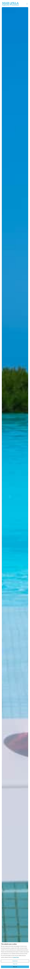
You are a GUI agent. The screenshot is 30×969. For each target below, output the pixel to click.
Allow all (15, 966)
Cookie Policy (16, 957)
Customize (15, 961)
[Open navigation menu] (27, 3)
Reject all (15, 964)
